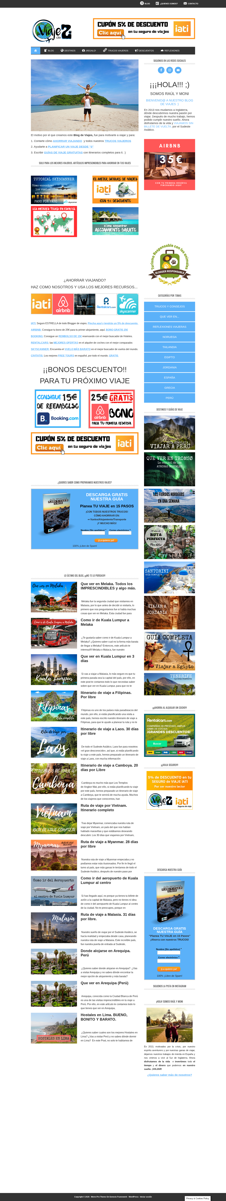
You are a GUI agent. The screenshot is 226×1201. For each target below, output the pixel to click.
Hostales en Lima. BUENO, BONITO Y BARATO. (104, 1017)
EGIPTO (169, 357)
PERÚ (169, 397)
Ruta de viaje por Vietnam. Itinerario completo (104, 807)
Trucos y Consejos (170, 306)
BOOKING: (37, 336)
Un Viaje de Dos (51, 31)
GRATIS (114, 355)
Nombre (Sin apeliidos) (93, 530)
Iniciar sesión (146, 1197)
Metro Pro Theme (98, 1197)
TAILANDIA (170, 347)
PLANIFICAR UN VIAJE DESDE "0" (71, 146)
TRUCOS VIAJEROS (118, 141)
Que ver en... (169, 316)
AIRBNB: (36, 329)
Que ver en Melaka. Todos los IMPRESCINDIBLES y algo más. (108, 586)
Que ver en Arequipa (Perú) (104, 983)
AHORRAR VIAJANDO (67, 141)
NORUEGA (170, 337)
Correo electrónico (120, 530)
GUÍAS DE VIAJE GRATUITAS (63, 152)
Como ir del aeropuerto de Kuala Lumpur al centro (109, 880)
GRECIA (169, 387)
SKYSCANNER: (40, 349)
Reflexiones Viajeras (169, 326)
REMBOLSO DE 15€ (70, 336)
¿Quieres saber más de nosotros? (169, 1074)
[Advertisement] (87, 265)
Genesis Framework (118, 1197)
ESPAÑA (169, 377)
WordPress (134, 1197)
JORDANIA (170, 367)
